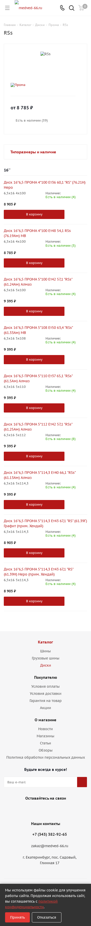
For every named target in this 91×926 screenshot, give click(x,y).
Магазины (45, 736)
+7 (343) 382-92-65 (49, 834)
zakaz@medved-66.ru (49, 846)
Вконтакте (38, 810)
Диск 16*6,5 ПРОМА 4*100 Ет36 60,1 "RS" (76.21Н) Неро (44, 185)
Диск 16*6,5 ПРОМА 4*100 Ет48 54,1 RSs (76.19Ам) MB (37, 233)
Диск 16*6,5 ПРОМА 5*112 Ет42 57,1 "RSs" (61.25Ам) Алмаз (38, 427)
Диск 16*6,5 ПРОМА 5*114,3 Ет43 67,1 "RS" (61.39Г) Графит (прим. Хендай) (45, 523)
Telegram (51, 810)
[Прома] (41, 85)
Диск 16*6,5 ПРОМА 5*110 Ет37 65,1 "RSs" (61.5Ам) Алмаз (38, 378)
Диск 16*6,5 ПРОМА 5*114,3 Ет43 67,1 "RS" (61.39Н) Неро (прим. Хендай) (38, 572)
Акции (45, 707)
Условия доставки (45, 693)
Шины (45, 651)
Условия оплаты (45, 686)
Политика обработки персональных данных (45, 757)
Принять (17, 917)
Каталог (45, 642)
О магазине (45, 719)
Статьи (45, 743)
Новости (45, 729)
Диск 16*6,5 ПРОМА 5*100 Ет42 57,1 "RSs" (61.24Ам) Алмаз (38, 282)
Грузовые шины (45, 658)
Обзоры (46, 750)
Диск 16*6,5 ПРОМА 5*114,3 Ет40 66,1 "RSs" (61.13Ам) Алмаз (40, 475)
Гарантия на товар (46, 700)
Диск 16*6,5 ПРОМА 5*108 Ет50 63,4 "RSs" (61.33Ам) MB (38, 330)
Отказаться (46, 917)
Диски (45, 665)
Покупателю (45, 677)
